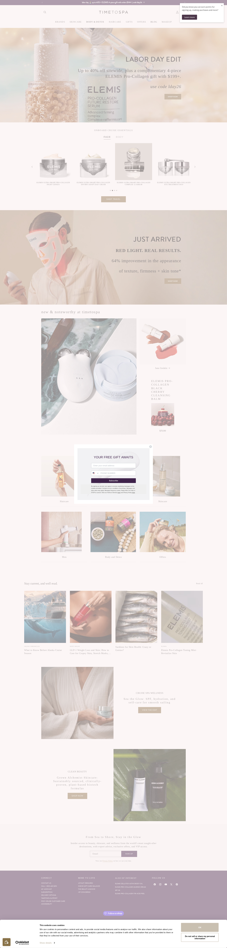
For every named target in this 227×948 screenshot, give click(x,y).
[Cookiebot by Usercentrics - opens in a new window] (22, 943)
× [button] (222, 5)
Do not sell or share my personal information (200, 937)
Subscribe (113, 481)
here (119, 492)
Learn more (189, 17)
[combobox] (95, 473)
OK (199, 927)
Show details (46, 943)
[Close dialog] (150, 446)
